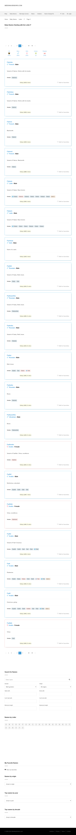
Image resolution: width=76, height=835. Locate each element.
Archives (51, 831)
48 (28, 45)
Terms (63, 831)
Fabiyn (48, 196)
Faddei (9, 266)
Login (69, 13)
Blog (6, 13)
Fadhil (9, 474)
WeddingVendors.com (13, 5)
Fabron (9, 122)
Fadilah (28, 608)
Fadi (18, 281)
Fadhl (18, 489)
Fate (29, 370)
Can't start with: (8, 698)
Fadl (27, 489)
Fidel (37, 549)
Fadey (13, 281)
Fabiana (21, 196)
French (11, 64)
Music (33, 13)
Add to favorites (64, 82)
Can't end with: (43, 698)
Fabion (37, 196)
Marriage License (24, 13)
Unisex (36, 53)
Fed (44, 579)
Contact (69, 831)
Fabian (15, 196)
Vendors (39, 13)
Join (63, 13)
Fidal (31, 549)
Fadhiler (14, 460)
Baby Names (13, 13)
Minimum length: (9, 705)
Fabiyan (43, 196)
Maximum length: (43, 705)
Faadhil (14, 489)
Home (6, 19)
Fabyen (9, 211)
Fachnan (10, 241)
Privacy (58, 831)
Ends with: (42, 691)
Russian (12, 268)
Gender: (7, 683)
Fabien (32, 196)
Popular (45, 53)
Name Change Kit (49, 13)
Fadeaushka (11, 296)
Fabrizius (14, 77)
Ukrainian (12, 417)
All (9, 53)
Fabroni (14, 137)
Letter (20, 19)
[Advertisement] (38, 35)
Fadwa (22, 370)
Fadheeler (10, 444)
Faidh (32, 579)
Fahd (28, 579)
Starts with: (7, 691)
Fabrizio (10, 62)
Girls (27, 53)
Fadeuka (10, 325)
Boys (18, 53)
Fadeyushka (15, 311)
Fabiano (27, 196)
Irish (10, 243)
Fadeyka (14, 341)
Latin (11, 183)
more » (53, 196)
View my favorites (11, 769)
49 (32, 45)
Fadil (23, 489)
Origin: (41, 683)
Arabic (11, 447)
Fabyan (9, 181)
